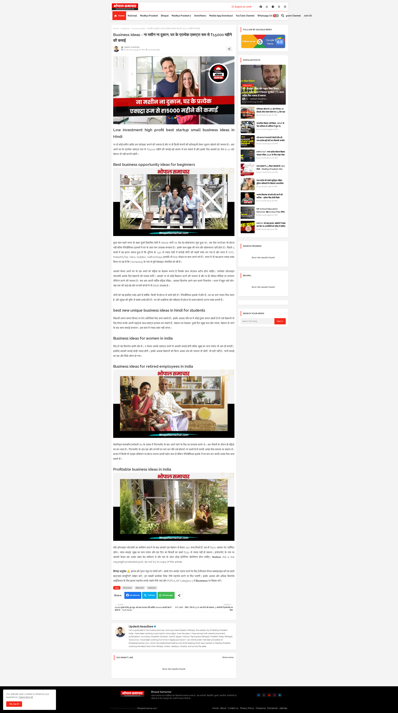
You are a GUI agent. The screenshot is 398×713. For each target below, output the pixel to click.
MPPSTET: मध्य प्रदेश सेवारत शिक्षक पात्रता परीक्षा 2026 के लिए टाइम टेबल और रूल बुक (271, 155)
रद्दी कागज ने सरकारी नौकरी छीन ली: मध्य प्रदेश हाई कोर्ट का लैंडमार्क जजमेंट (271, 138)
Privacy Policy (247, 708)
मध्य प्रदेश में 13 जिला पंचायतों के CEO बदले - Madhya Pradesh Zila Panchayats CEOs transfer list (271, 170)
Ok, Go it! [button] (14, 704)
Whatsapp (167, 595)
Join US (308, 15)
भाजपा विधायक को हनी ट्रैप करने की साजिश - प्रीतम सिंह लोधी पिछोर (270, 196)
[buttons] (261, 6)
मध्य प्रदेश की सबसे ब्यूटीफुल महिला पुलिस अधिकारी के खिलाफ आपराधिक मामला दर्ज (270, 183)
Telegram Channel (291, 15)
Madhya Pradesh (149, 15)
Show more (228, 657)
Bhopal (165, 15)
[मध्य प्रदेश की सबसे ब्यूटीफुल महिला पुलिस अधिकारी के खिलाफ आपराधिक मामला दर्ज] (248, 184)
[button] (276, 15)
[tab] (119, 15)
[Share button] (179, 595)
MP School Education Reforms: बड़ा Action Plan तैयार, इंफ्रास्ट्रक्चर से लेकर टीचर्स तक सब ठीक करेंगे (271, 213)
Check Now (24, 697)
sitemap (283, 708)
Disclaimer (272, 708)
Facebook (135, 595)
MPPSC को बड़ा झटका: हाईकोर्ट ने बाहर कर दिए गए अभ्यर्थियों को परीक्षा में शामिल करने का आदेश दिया (271, 226)
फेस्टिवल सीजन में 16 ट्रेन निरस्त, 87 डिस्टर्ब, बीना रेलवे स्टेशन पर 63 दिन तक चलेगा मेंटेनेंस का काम (271, 112)
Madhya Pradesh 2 (181, 15)
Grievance (261, 708)
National (132, 15)
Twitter (151, 595)
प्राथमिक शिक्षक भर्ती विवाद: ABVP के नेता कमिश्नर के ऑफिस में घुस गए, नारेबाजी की (270, 126)
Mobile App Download (221, 15)
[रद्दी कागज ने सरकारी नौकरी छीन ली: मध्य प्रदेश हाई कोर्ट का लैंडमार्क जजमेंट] (248, 141)
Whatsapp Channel (267, 15)
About (223, 708)
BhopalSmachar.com (147, 708)
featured (140, 588)
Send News (200, 15)
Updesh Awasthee (141, 626)
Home (121, 15)
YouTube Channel (245, 15)
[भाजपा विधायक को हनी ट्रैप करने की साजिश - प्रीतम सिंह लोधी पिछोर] (248, 198)
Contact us (233, 708)
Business (127, 588)
